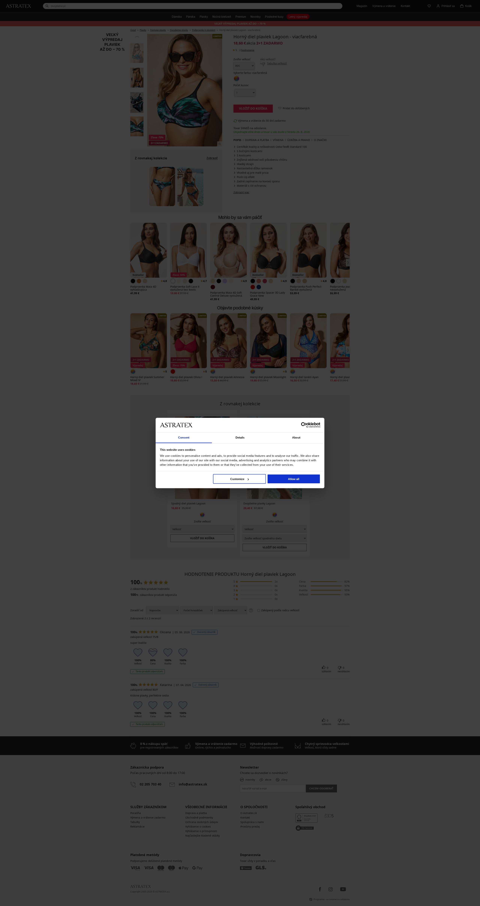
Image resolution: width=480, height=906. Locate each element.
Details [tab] (240, 437)
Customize (237, 479)
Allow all (293, 479)
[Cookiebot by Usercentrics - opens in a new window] (303, 425)
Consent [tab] (183, 437)
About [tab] (296, 437)
